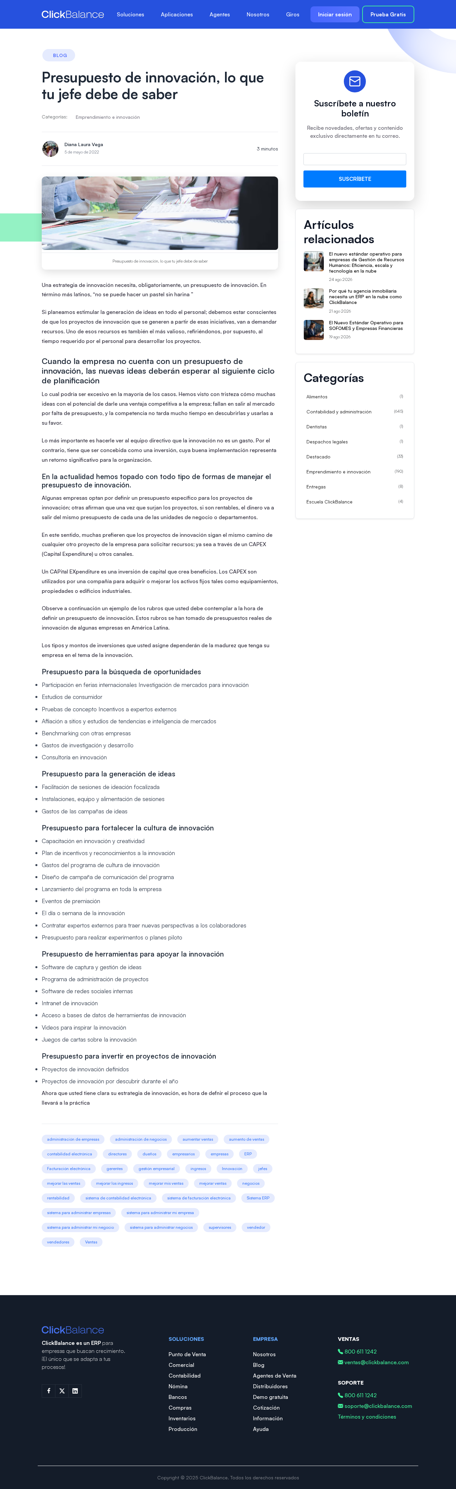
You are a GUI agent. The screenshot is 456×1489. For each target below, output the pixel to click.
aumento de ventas (246, 1139)
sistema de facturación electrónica (199, 1197)
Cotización (266, 1407)
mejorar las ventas (63, 1183)
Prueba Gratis (388, 14)
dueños (149, 1153)
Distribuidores (270, 1386)
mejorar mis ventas (166, 1183)
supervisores (220, 1227)
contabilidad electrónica (69, 1153)
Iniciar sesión (335, 14)
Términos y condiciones (367, 1416)
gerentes (114, 1168)
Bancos (178, 1397)
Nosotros (258, 14)
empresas (219, 1153)
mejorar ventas (212, 1183)
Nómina (178, 1386)
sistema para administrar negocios (161, 1227)
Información (268, 1418)
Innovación (232, 1168)
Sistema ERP (258, 1197)
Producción (183, 1429)
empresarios (183, 1153)
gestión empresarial (157, 1168)
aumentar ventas (198, 1139)
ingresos (198, 1168)
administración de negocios (141, 1139)
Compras (180, 1407)
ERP (248, 1153)
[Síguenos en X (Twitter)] (61, 1391)
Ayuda (261, 1429)
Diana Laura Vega (83, 144)
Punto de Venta (187, 1354)
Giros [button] (292, 14)
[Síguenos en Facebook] (48, 1391)
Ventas (91, 1241)
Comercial (181, 1365)
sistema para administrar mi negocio (80, 1227)
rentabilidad (58, 1197)
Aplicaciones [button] (177, 14)
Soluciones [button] (130, 14)
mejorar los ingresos (114, 1183)
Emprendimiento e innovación (108, 117)
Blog (258, 1365)
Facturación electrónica (68, 1168)
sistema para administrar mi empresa (160, 1212)
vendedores (58, 1241)
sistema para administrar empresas (78, 1212)
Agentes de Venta (274, 1375)
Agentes (220, 14)
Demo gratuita (270, 1397)
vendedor (256, 1227)
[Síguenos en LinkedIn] (75, 1391)
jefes (262, 1168)
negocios (250, 1183)
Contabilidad (185, 1375)
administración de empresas (73, 1139)
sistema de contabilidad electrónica (118, 1197)
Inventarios (182, 1418)
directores (117, 1153)
